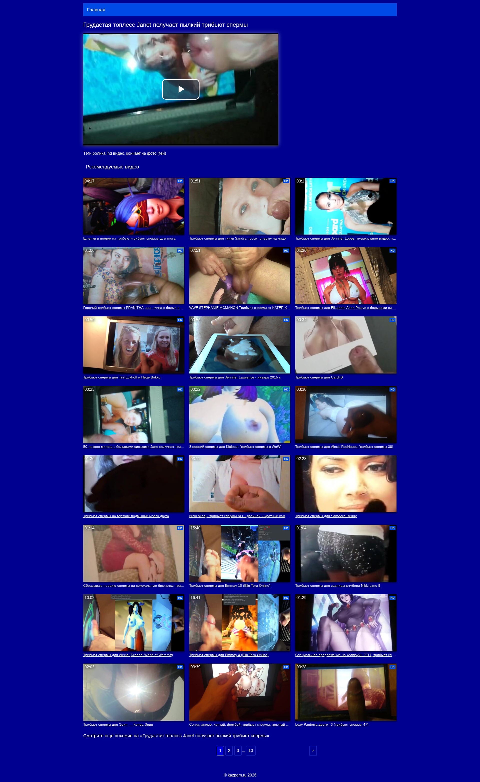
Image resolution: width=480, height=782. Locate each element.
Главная (96, 9)
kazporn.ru (237, 775)
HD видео (116, 153)
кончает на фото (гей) (146, 153)
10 (250, 750)
